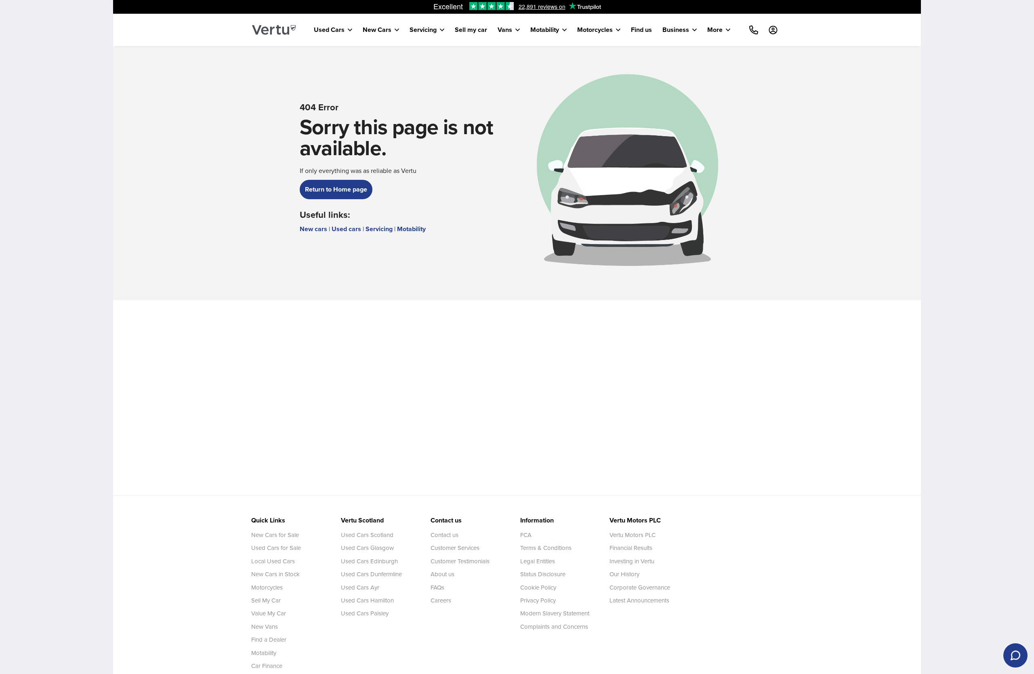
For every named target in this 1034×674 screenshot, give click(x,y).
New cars (313, 229)
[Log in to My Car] (773, 30)
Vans (505, 29)
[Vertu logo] (273, 30)
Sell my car (471, 29)
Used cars (346, 229)
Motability (544, 29)
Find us (641, 29)
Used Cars (329, 29)
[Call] (753, 30)
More (715, 29)
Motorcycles (595, 29)
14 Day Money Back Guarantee (520, 7)
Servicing (423, 29)
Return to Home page (336, 189)
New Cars (377, 29)
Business (675, 29)
